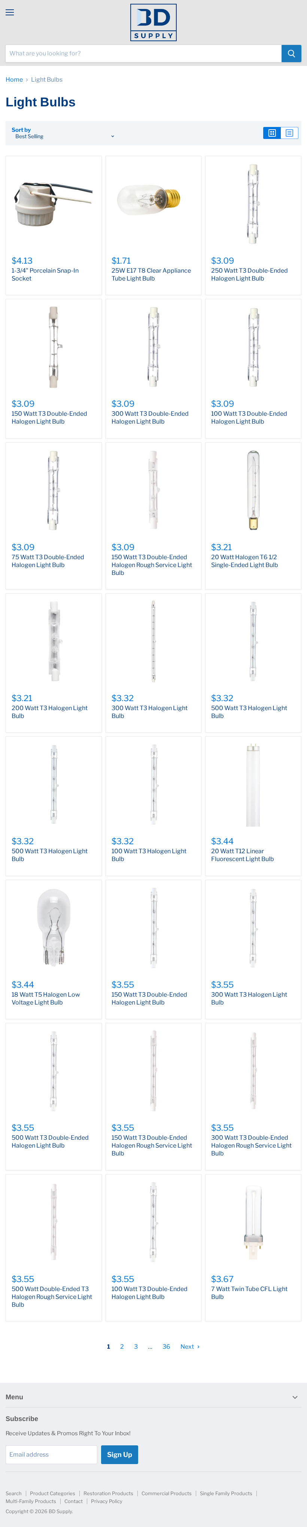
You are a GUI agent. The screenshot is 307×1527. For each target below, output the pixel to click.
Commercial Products (167, 1493)
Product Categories (52, 1493)
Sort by (21, 130)
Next (187, 1346)
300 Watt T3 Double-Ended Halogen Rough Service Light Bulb (251, 1145)
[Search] (291, 53)
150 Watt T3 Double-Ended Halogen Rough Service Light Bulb (152, 565)
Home (14, 79)
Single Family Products (226, 1493)
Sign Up (119, 1454)
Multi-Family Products (31, 1501)
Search (14, 1493)
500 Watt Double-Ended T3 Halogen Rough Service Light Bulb (52, 1296)
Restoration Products (108, 1493)
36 (166, 1346)
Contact (73, 1501)
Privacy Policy (106, 1501)
